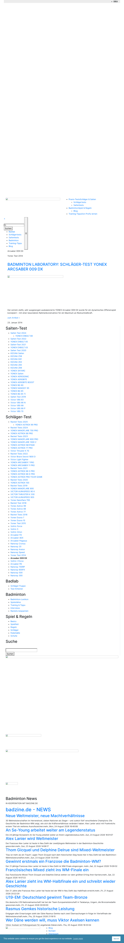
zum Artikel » (14, 318)
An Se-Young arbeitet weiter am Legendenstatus (50, 830)
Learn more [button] (78, 939)
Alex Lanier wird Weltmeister (32, 838)
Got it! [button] (116, 939)
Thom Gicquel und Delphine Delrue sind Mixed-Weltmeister (60, 850)
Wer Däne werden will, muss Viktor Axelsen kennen (52, 920)
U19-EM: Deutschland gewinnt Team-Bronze (46, 897)
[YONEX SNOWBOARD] (42, 765)
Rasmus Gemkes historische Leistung (40, 908)
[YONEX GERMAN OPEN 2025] (12, 788)
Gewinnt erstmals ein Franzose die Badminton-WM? (53, 861)
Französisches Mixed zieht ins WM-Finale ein (47, 869)
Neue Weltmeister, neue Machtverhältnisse (45, 815)
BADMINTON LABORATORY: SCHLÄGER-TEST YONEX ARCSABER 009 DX (57, 266)
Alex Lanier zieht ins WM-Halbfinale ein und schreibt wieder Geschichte (60, 883)
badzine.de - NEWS (28, 809)
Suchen (8, 228)
